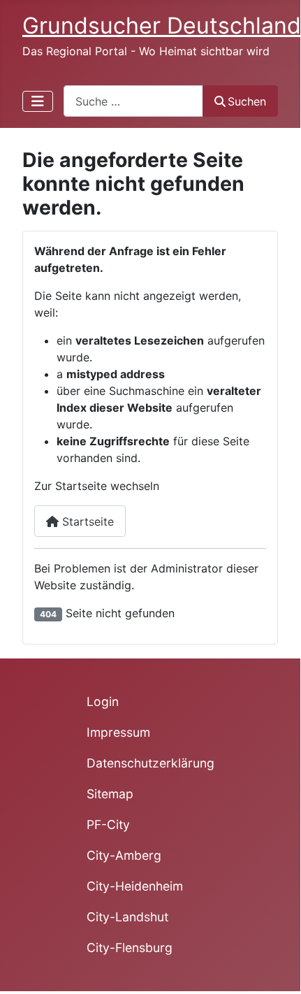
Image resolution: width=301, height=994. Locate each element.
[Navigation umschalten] (37, 101)
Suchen (247, 101)
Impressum (118, 732)
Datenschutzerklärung (150, 763)
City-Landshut (127, 916)
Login (103, 701)
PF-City (108, 824)
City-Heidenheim (135, 886)
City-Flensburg (129, 947)
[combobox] (133, 101)
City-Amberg (124, 855)
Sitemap (110, 793)
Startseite (86, 521)
